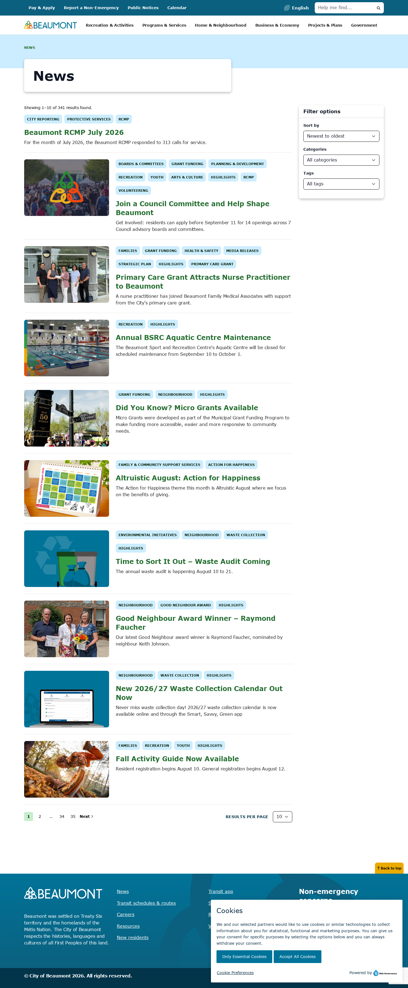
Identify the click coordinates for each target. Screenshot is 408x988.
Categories (314, 149)
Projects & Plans (325, 25)
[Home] (50, 25)
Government (364, 25)
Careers (125, 914)
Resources (128, 926)
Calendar (177, 7)
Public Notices (143, 7)
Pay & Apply (42, 7)
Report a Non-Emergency (91, 7)
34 (61, 816)
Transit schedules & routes (146, 903)
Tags (308, 173)
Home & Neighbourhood (220, 25)
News (123, 891)
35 (72, 816)
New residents (132, 937)
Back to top (391, 868)
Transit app (220, 891)
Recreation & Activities (110, 25)
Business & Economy (277, 25)
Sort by (311, 125)
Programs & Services (164, 25)
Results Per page (247, 816)
